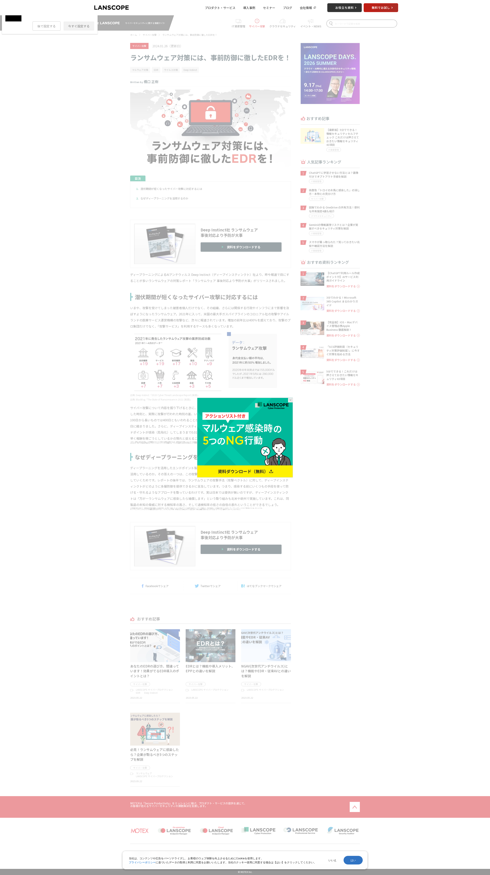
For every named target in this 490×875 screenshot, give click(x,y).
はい (353, 860)
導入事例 (249, 7)
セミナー (269, 7)
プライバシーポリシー (142, 862)
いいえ (332, 860)
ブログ (287, 7)
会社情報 (306, 7)
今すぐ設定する (79, 26)
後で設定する (46, 26)
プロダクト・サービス (220, 7)
